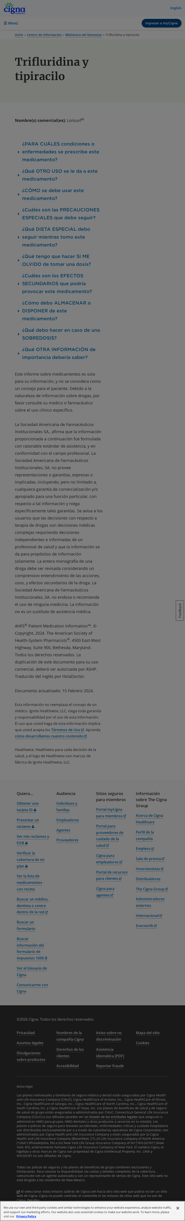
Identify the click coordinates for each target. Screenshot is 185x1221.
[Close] (178, 1208)
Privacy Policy (26, 1216)
